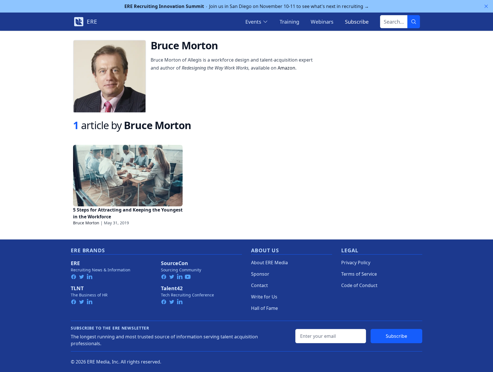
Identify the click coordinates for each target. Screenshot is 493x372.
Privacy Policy (355, 262)
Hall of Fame (264, 308)
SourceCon (174, 263)
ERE (75, 263)
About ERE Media (269, 262)
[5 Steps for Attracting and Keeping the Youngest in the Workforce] (128, 175)
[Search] (413, 21)
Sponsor (260, 274)
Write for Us (264, 297)
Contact (259, 285)
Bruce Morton (86, 222)
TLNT (77, 288)
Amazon (286, 68)
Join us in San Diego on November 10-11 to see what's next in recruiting (246, 6)
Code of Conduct (359, 285)
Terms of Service (359, 274)
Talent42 (172, 288)
